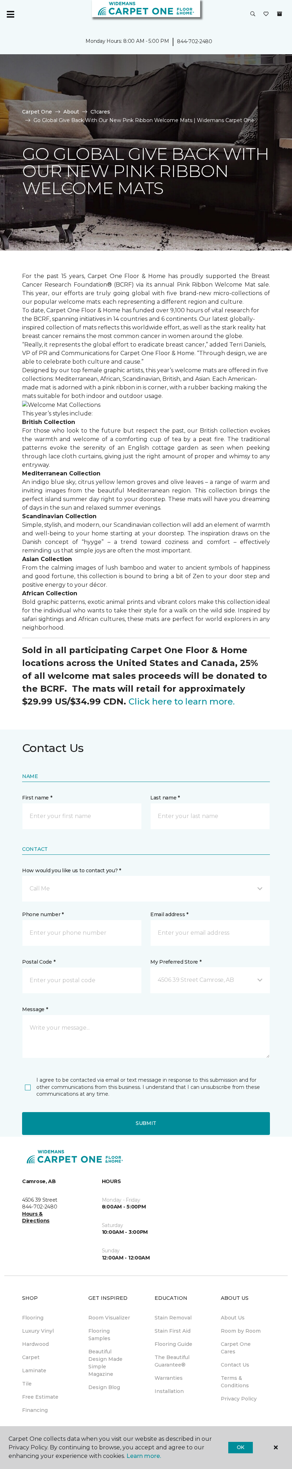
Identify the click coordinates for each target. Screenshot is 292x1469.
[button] (253, 14)
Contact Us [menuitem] (235, 1365)
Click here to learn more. (182, 701)
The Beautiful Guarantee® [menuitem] (172, 1361)
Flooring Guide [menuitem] (173, 1344)
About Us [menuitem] (233, 1317)
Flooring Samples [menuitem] (99, 1335)
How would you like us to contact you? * (71, 870)
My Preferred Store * (175, 961)
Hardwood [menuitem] (35, 1344)
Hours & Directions (35, 1217)
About (71, 111)
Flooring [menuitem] (32, 1317)
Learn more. (143, 1456)
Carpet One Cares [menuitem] (236, 1348)
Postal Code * (38, 961)
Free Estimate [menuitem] (40, 1397)
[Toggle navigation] (10, 14)
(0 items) (279, 13)
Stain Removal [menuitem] (173, 1317)
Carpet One (37, 111)
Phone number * (43, 914)
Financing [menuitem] (35, 1410)
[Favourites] (266, 14)
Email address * (169, 914)
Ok (240, 1447)
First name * (37, 797)
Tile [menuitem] (27, 1383)
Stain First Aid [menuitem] (173, 1331)
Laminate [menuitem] (34, 1370)
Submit (146, 1123)
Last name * (165, 797)
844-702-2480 (194, 41)
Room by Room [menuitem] (241, 1331)
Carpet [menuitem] (31, 1357)
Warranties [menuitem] (169, 1378)
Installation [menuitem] (169, 1391)
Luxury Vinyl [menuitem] (38, 1331)
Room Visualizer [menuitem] (109, 1317)
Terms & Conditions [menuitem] (235, 1382)
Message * (35, 1009)
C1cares (100, 111)
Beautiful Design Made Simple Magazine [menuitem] (105, 1362)
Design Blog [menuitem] (104, 1387)
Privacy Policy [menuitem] (239, 1398)
